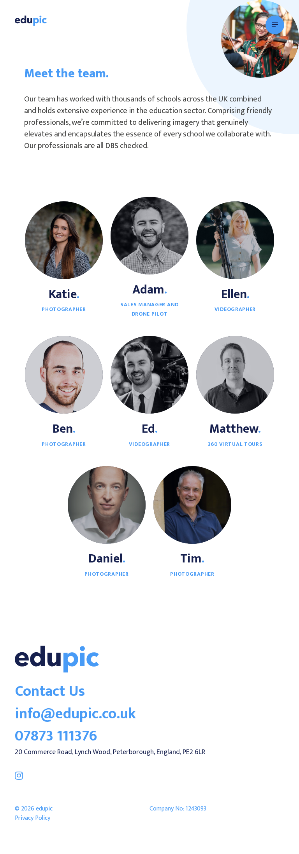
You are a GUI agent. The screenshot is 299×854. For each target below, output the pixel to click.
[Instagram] (19, 776)
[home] (57, 670)
